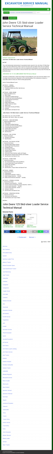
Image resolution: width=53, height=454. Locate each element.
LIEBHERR (5, 371)
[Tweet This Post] (12, 231)
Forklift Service (6, 316)
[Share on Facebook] (7, 231)
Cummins (5, 297)
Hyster (4, 336)
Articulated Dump (7, 252)
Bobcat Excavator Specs (9, 265)
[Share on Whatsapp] (40, 231)
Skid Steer (5, 397)
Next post (31, 237)
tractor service (6, 422)
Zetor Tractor (6, 445)
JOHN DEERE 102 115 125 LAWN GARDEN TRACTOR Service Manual (19, 73)
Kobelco (5, 358)
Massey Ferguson (7, 374)
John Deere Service (7, 352)
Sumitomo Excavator (8, 403)
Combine (5, 281)
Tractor (5, 416)
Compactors (6, 288)
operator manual (7, 390)
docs (4, 304)
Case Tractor (6, 275)
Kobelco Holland (7, 361)
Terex (4, 413)
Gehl (4, 323)
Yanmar (5, 441)
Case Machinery (7, 272)
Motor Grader (6, 381)
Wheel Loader (6, 438)
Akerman (5, 246)
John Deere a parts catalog (9, 349)
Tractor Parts (6, 419)
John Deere (5, 345)
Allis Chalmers (6, 249)
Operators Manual (7, 393)
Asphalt (5, 256)
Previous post (22, 237)
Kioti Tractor (6, 355)
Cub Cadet (5, 294)
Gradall (4, 326)
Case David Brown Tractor (9, 268)
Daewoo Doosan (7, 300)
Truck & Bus (6, 425)
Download (5, 307)
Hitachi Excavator (7, 333)
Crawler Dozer (6, 291)
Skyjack (4, 400)
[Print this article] (35, 231)
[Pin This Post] (23, 231)
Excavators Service (7, 310)
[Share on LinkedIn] (18, 231)
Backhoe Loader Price (8, 259)
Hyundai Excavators (8, 339)
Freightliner (6, 320)
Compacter (5, 284)
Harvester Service (7, 329)
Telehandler (6, 409)
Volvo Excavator (7, 432)
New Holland (6, 387)
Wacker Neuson (7, 435)
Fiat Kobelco (6, 313)
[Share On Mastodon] (46, 231)
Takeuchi (5, 406)
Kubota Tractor (7, 368)
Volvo (4, 429)
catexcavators (11, 57)
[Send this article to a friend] (29, 231)
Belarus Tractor (7, 262)
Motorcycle (5, 384)
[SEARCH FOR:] (43, 12)
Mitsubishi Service (7, 377)
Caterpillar (5, 278)
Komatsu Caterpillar (8, 365)
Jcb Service (5, 342)
